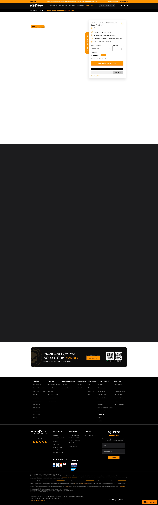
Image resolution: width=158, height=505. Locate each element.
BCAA (89, 384)
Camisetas (100, 417)
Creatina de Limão (52, 401)
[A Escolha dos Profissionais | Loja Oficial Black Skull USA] (36, 6)
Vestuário (101, 414)
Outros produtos (103, 381)
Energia (116, 401)
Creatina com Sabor (53, 394)
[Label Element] (107, 5)
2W (68, 477)
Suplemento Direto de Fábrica (105, 407)
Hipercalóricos (101, 388)
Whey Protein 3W (37, 384)
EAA (89, 394)
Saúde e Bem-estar (119, 404)
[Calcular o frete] (118, 72)
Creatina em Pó (51, 391)
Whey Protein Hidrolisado (39, 391)
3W (70, 477)
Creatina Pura (51, 388)
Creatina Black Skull (84, 483)
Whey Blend (74, 477)
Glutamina (90, 388)
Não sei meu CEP (95, 75)
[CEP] (102, 72)
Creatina (51, 381)
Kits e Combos (101, 401)
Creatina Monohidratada (54, 384)
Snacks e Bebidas (102, 397)
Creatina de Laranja (53, 397)
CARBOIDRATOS (81, 381)
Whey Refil (35, 417)
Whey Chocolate (37, 401)
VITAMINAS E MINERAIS (68, 381)
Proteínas (36, 381)
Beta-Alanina (91, 391)
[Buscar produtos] (113, 5)
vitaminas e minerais (60, 480)
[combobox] (107, 5)
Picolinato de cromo (67, 388)
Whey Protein (64, 477)
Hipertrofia (117, 388)
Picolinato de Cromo (90, 480)
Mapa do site (56, 444)
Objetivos (117, 381)
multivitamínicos (58, 481)
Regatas (100, 421)
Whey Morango (36, 407)
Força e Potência (118, 397)
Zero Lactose (36, 397)
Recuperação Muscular (119, 391)
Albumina (35, 394)
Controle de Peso (118, 394)
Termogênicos (101, 391)
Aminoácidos (92, 381)
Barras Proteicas (102, 394)
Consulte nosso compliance (38, 500)
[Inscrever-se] (113, 457)
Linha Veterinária (102, 411)
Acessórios (100, 404)
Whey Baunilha (36, 404)
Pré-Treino (100, 384)
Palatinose (79, 384)
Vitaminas (64, 384)
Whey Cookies (36, 411)
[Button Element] (122, 5)
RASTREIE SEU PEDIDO (113, 1)
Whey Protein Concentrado (39, 388)
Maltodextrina (80, 388)
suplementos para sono (122, 480)
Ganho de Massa (118, 384)
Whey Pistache (36, 414)
